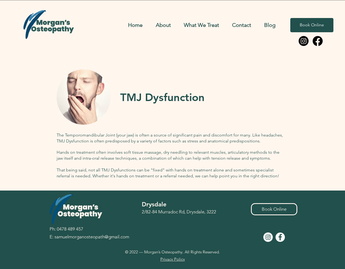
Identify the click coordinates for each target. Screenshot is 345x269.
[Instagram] (304, 41)
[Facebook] (318, 41)
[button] (163, 25)
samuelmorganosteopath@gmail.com (91, 236)
